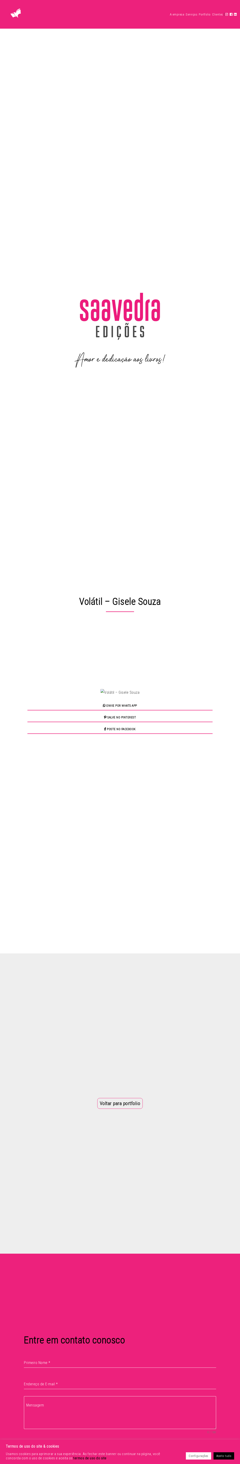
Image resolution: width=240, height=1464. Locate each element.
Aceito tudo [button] (224, 1456)
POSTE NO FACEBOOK (121, 729)
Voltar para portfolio (120, 1103)
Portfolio (205, 14)
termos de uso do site (90, 1458)
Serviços (191, 14)
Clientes (217, 14)
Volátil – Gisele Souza (120, 601)
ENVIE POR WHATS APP (121, 705)
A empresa (177, 14)
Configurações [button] (198, 1456)
